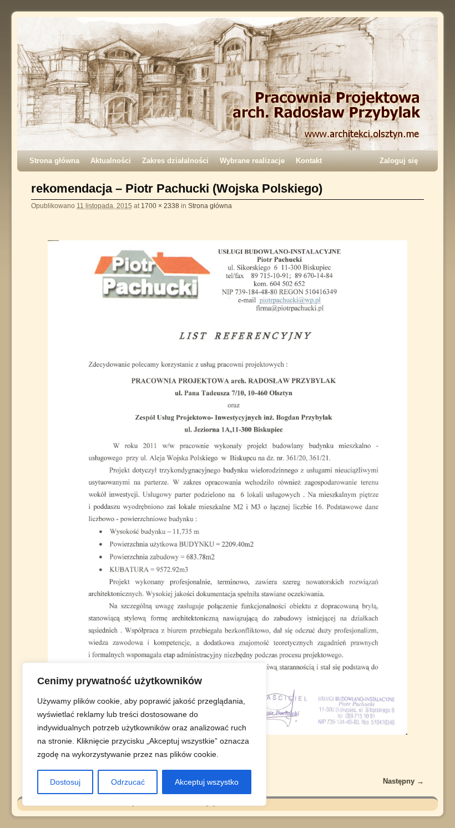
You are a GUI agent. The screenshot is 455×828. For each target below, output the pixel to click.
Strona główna (54, 160)
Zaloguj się (399, 160)
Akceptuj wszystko (207, 781)
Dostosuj (65, 781)
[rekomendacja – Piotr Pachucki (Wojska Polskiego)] (227, 487)
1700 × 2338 (160, 205)
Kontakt (309, 160)
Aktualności (110, 160)
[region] (144, 734)
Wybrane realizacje (252, 160)
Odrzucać (128, 781)
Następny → (403, 781)
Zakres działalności (175, 160)
